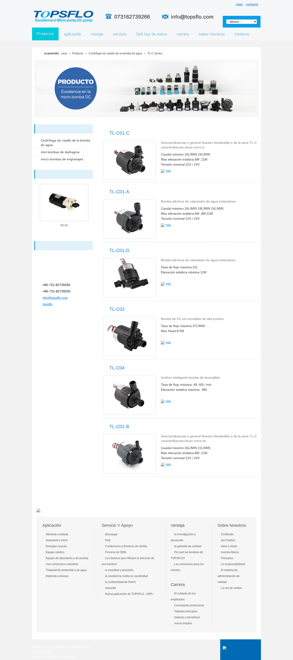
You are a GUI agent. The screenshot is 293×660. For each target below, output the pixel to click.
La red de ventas (231, 588)
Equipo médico (55, 552)
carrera (182, 34)
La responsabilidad (233, 564)
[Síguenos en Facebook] (4, 48)
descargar (111, 534)
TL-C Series (154, 53)
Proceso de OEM (115, 552)
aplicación (72, 34)
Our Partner (228, 540)
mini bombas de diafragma (60, 152)
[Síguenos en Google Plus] (4, 58)
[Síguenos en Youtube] (4, 79)
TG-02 (64, 225)
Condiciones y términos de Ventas (126, 546)
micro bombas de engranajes (62, 159)
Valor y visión (229, 546)
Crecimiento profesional (189, 605)
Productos (45, 34)
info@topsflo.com (55, 297)
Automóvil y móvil (57, 540)
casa (239, 4)
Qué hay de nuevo (151, 34)
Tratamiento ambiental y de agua (66, 570)
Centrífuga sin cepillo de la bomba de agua (115, 53)
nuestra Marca (230, 552)
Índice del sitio (41, 657)
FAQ (107, 540)
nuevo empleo (183, 623)
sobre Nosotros (231, 525)
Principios (227, 558)
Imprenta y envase (57, 576)
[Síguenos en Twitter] (4, 68)
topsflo (47, 304)
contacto (252, 4)
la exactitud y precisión (119, 570)
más (168, 170)
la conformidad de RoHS (120, 582)
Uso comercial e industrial (62, 564)
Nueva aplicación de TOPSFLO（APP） (130, 594)
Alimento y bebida (57, 534)
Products (77, 53)
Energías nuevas (56, 546)
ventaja (96, 34)
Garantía (110, 588)
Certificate (227, 534)
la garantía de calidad (187, 546)
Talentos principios (186, 611)
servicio (119, 34)
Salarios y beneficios (187, 617)
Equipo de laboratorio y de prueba (67, 558)
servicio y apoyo (117, 525)
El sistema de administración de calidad (228, 576)
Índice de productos (64, 657)
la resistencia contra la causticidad (126, 576)
